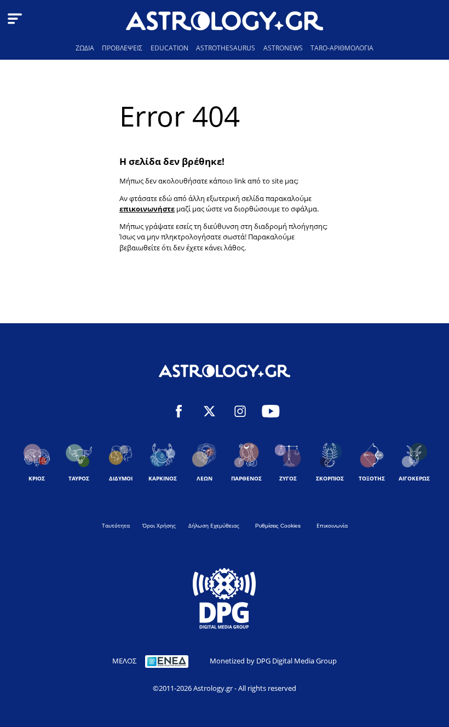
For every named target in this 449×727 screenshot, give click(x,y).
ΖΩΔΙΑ (85, 48)
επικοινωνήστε (147, 209)
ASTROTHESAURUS (225, 48)
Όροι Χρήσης (159, 525)
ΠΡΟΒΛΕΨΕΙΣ (122, 48)
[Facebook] (179, 412)
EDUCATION (169, 48)
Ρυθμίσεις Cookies (278, 526)
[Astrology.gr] (224, 22)
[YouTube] (271, 412)
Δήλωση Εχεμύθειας (213, 525)
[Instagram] (240, 412)
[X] (209, 412)
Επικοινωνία (332, 525)
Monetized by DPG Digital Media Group (273, 661)
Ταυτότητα (116, 525)
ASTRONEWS (283, 48)
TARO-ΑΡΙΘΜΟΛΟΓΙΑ (341, 48)
